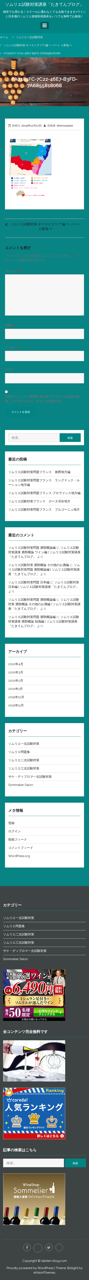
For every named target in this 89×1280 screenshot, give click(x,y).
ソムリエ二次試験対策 (23, 760)
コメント (13, 271)
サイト (9, 369)
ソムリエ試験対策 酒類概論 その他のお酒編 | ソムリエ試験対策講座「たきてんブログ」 (44, 604)
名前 (10, 325)
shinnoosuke (65, 125)
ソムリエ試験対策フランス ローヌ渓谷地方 (39, 501)
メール (11, 347)
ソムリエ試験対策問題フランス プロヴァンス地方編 (44, 493)
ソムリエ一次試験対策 (23, 744)
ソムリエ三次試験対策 (23, 768)
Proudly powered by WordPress (30, 1268)
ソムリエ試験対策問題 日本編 (28, 582)
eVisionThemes (44, 1272)
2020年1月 (15, 689)
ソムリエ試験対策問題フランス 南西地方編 (39, 472)
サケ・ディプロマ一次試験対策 (30, 777)
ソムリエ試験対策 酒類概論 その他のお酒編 (38, 565)
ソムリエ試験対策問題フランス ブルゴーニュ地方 (44, 509)
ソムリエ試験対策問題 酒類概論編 (32, 548)
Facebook (27, 1247)
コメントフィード (20, 848)
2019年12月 (16, 697)
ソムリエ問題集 (19, 752)
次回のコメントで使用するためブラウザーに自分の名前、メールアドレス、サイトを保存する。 (42, 399)
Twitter (49, 1247)
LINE (38, 1248)
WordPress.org (19, 856)
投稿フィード (17, 839)
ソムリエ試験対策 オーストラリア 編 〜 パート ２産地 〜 (45, 226)
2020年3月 (15, 672)
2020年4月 (15, 664)
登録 (11, 823)
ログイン (14, 831)
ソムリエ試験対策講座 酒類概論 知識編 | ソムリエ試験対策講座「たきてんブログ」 (43, 621)
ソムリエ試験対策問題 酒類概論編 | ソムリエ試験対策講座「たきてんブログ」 (44, 569)
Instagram (59, 1247)
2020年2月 (15, 680)
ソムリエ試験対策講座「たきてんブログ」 (44, 4)
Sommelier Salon (20, 785)
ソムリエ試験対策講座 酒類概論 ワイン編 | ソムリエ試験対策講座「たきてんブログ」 (44, 552)
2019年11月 (16, 705)
